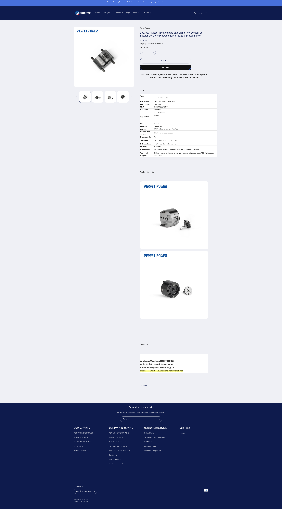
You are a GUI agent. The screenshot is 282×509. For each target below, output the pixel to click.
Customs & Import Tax (117, 464)
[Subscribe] (159, 419)
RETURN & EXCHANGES (119, 446)
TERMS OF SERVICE (82, 442)
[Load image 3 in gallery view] (110, 97)
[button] (107, 12)
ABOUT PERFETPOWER (83, 433)
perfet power (84, 499)
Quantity (144, 48)
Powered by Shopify (81, 501)
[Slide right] (131, 96)
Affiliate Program (80, 451)
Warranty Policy (115, 459)
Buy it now (165, 67)
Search (182, 433)
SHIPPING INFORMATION (119, 451)
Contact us (113, 455)
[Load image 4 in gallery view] (123, 97)
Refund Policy (149, 433)
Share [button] (145, 385)
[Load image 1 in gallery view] (85, 97)
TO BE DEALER (80, 446)
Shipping (143, 44)
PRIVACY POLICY (81, 437)
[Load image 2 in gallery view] (97, 97)
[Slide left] (76, 96)
